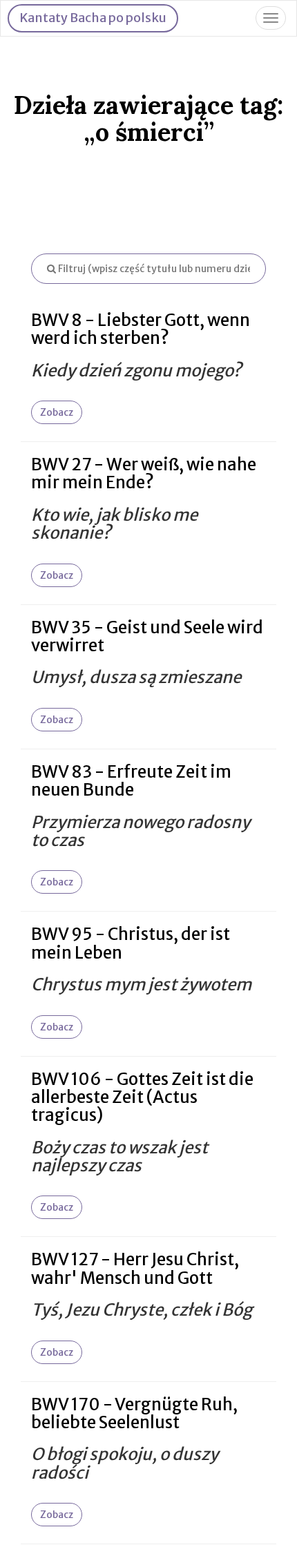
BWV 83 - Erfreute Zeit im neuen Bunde (131, 780)
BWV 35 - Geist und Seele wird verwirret (147, 636)
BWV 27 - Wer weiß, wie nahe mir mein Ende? (143, 473)
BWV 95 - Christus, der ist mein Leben (130, 943)
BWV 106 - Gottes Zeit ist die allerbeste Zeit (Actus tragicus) (142, 1097)
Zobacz (56, 412)
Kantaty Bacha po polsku (92, 18)
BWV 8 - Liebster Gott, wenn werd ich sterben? (140, 329)
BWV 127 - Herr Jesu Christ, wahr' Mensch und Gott (135, 1268)
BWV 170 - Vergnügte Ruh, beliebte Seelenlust (134, 1413)
